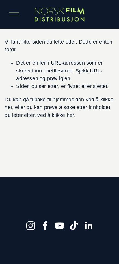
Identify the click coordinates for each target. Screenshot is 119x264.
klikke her (63, 115)
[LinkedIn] (88, 225)
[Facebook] (45, 225)
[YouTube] (59, 225)
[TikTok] (74, 225)
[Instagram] (30, 225)
